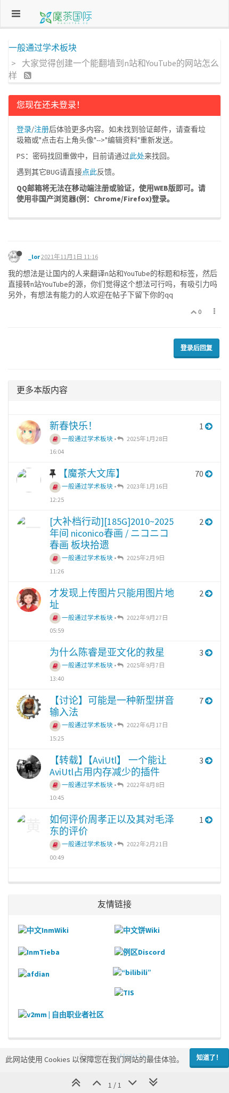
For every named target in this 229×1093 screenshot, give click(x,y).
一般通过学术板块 (87, 439)
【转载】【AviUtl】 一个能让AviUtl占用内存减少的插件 (108, 766)
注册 (41, 129)
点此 (89, 172)
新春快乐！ (73, 426)
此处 (136, 156)
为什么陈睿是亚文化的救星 (107, 652)
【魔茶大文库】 (91, 473)
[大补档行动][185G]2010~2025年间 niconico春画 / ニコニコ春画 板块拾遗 (112, 533)
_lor (34, 257)
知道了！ (209, 1057)
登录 (24, 129)
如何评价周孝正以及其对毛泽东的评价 (112, 825)
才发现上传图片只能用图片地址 (112, 599)
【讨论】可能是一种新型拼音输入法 (112, 706)
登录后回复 (196, 348)
